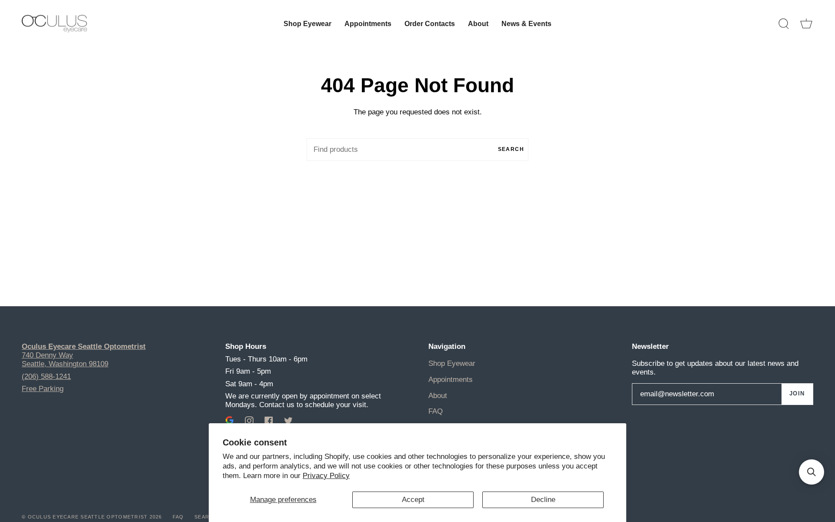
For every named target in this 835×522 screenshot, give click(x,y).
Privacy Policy (326, 476)
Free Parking (42, 389)
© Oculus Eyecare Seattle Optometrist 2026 (92, 516)
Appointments (450, 379)
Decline (543, 499)
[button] (811, 472)
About (437, 396)
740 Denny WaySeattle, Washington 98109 (65, 359)
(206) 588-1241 (46, 376)
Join (797, 394)
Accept (413, 499)
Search (511, 149)
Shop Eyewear (451, 363)
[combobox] (417, 149)
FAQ (435, 411)
